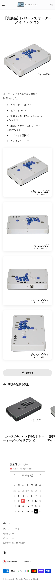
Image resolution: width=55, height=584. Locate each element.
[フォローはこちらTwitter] (5, 553)
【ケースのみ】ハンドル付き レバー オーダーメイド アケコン (23, 438)
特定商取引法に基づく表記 (14, 543)
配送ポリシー (8, 533)
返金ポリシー (8, 538)
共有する (29, 372)
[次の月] (40, 475)
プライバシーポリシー (12, 528)
